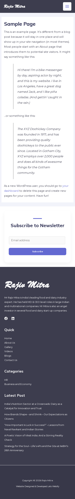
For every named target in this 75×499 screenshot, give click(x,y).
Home (8, 338)
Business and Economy (17, 384)
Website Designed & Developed (31, 486)
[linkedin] (13, 318)
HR (6, 380)
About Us (9, 342)
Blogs (7, 355)
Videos (8, 351)
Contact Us (10, 360)
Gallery (8, 347)
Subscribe (37, 251)
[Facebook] (6, 318)
